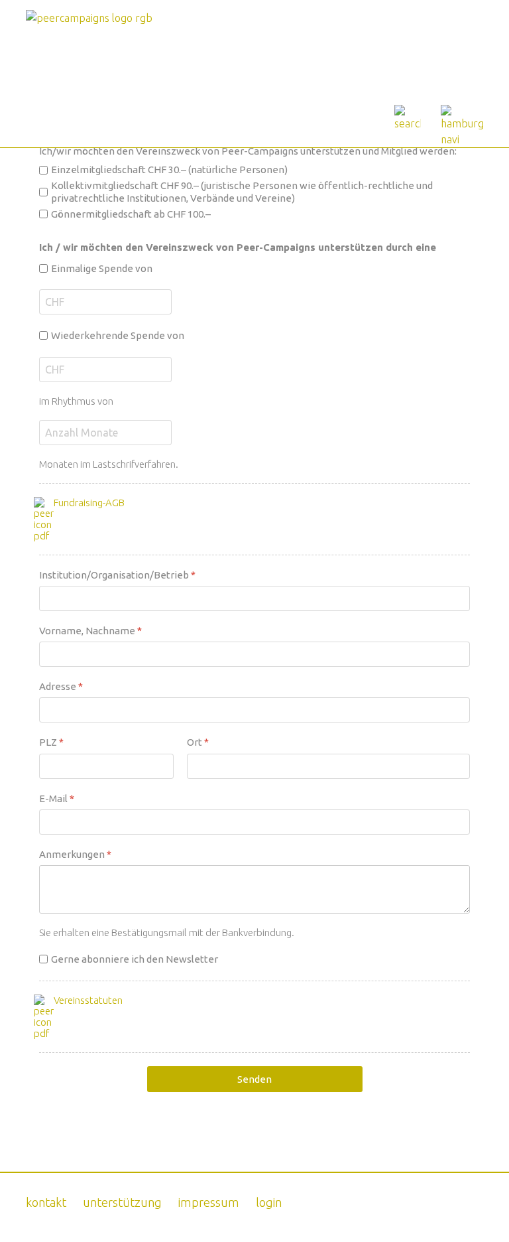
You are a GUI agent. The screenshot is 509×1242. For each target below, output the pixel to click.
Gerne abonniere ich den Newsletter (134, 959)
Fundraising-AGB (89, 502)
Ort (198, 742)
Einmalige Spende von (101, 268)
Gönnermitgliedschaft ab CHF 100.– (131, 214)
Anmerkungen (75, 854)
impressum (208, 1202)
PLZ (51, 742)
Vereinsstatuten (88, 1000)
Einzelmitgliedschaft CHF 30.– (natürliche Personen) (169, 169)
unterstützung (122, 1202)
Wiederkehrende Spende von (117, 335)
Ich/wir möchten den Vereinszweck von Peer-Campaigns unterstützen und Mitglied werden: (248, 151)
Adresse (61, 686)
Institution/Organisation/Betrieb (117, 575)
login (269, 1202)
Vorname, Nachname (90, 630)
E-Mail (56, 798)
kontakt (46, 1202)
